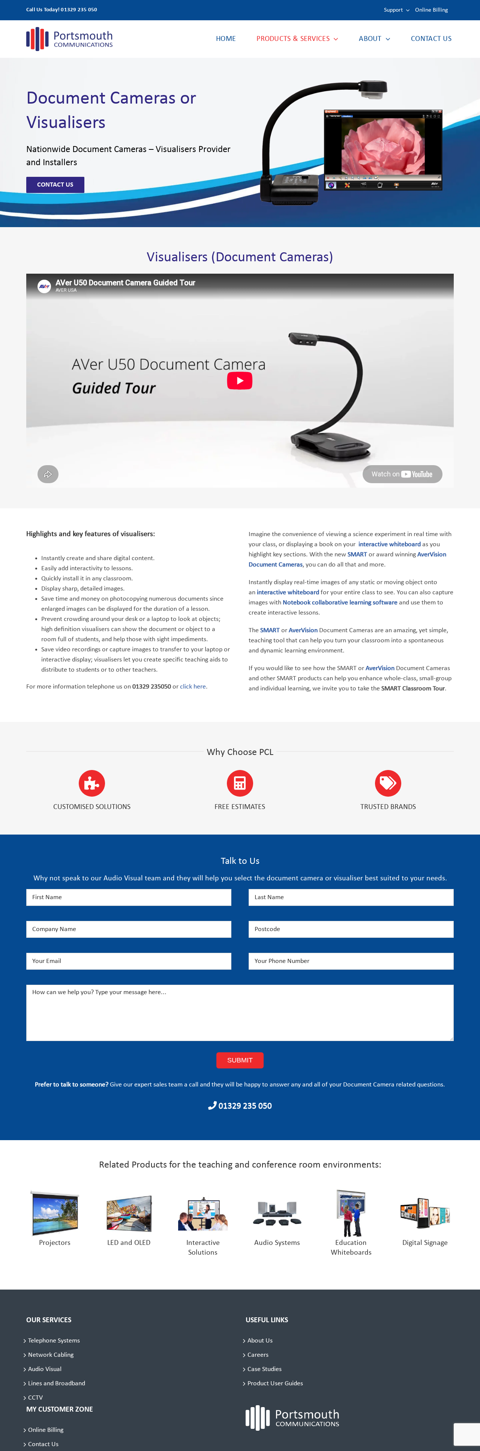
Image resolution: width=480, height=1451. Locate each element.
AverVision (379, 668)
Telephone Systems (54, 1340)
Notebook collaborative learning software (340, 602)
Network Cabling (51, 1355)
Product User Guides (275, 1383)
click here (193, 686)
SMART (357, 554)
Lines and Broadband (56, 1383)
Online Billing (45, 1430)
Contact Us (43, 1444)
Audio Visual (45, 1369)
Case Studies (265, 1369)
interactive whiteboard (389, 544)
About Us (260, 1340)
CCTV (35, 1397)
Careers (258, 1355)
